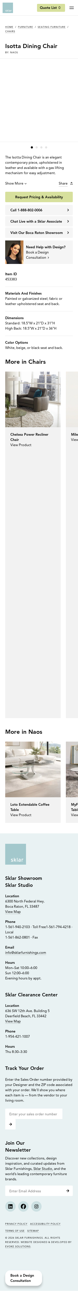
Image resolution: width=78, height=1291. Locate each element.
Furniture (25, 27)
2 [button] (37, 147)
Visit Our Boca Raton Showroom (36, 233)
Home (9, 27)
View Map (13, 912)
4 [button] (46, 147)
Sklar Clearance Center (31, 995)
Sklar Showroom (23, 878)
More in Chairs (25, 362)
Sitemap (33, 1231)
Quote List (50, 8)
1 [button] (32, 147)
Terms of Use (15, 1231)
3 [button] (41, 147)
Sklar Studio (19, 885)
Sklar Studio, (43, 1169)
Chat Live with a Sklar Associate (36, 222)
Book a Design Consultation (22, 1278)
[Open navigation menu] (71, 8)
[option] (33, 545)
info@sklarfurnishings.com (25, 953)
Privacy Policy (16, 1224)
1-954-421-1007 (17, 1037)
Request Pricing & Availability (39, 197)
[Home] (8, 8)
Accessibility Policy (45, 1224)
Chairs (10, 31)
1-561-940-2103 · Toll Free (25, 927)
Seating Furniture (52, 27)
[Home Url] (15, 854)
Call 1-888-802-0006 (26, 210)
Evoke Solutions (18, 1247)
